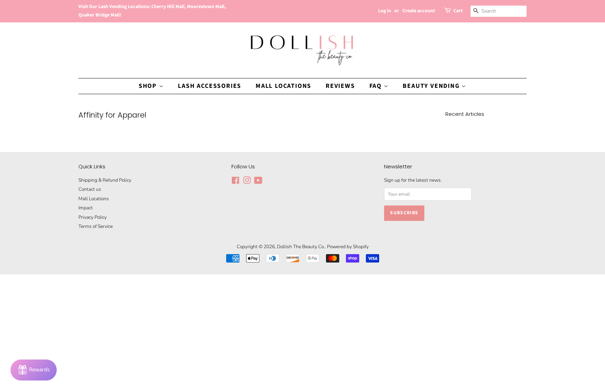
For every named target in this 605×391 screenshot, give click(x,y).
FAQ (376, 86)
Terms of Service (95, 226)
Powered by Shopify (348, 246)
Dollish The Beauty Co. (301, 246)
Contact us (89, 189)
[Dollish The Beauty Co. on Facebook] (235, 182)
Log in (384, 10)
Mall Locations (283, 86)
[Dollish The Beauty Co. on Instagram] (247, 182)
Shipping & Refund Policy (104, 180)
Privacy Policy (92, 217)
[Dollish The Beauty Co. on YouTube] (258, 182)
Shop (149, 86)
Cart (458, 10)
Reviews (340, 86)
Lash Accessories (209, 86)
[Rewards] (34, 369)
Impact (85, 207)
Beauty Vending (432, 86)
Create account (418, 10)
